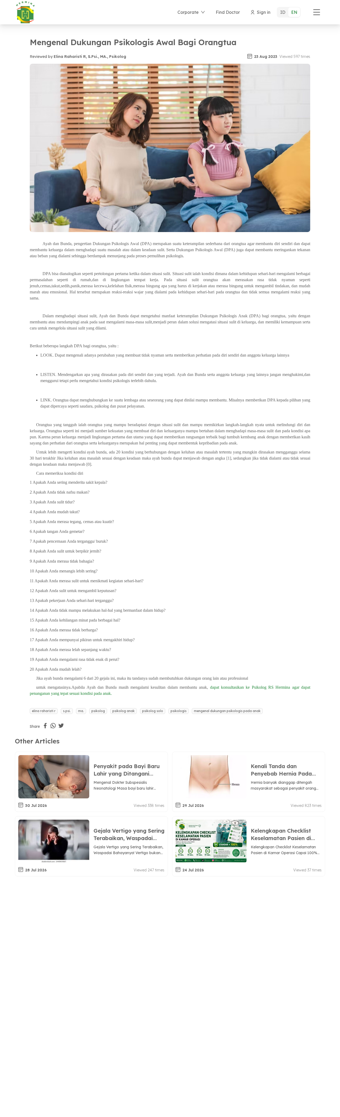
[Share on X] (61, 725)
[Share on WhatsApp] (53, 725)
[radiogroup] (289, 12)
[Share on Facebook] (45, 725)
